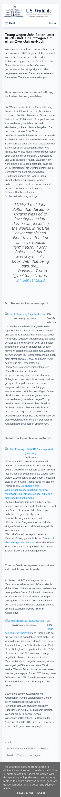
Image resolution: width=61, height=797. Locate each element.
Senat (9, 755)
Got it (41, 793)
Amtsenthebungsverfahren (21, 748)
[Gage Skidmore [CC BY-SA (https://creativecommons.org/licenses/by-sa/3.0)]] (25, 314)
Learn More (25, 793)
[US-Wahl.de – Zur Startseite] (30, 11)
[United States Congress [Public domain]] (30, 453)
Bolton (44, 748)
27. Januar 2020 (30, 280)
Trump (20, 755)
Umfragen (34, 755)
